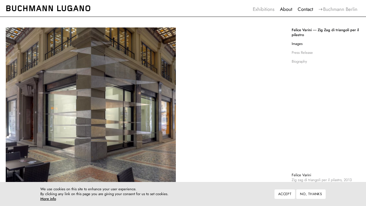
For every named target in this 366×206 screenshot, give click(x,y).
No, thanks (311, 194)
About (286, 9)
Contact (305, 9)
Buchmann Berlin (340, 9)
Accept (284, 194)
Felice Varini (301, 175)
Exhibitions (263, 9)
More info (48, 199)
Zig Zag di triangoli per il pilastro (325, 32)
